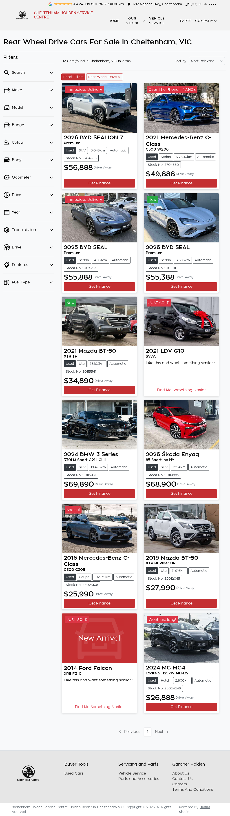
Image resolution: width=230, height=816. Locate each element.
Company (204, 21)
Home (114, 21)
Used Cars (73, 773)
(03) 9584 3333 (203, 4)
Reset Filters (73, 76)
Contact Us (182, 779)
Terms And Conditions (192, 789)
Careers (179, 784)
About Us (180, 773)
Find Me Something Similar (181, 390)
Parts (186, 21)
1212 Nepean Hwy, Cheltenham (157, 4)
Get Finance (99, 183)
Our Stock (132, 21)
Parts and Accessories (138, 779)
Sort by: (181, 61)
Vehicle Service (157, 21)
